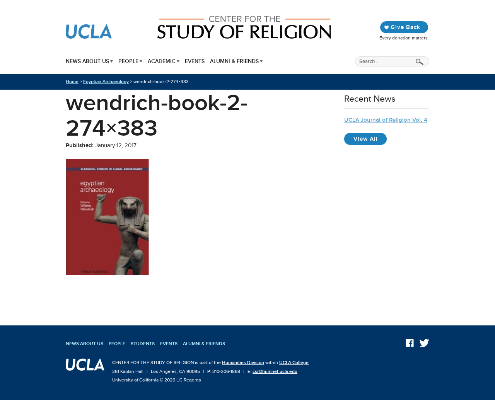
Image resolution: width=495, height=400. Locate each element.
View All (370, 138)
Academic (162, 61)
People (128, 61)
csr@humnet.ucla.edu (275, 371)
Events (195, 61)
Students (143, 343)
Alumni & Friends (234, 61)
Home (72, 81)
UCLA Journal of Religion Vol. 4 (385, 120)
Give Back (405, 27)
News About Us (87, 61)
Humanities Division (243, 362)
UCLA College (294, 362)
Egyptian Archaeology (106, 81)
